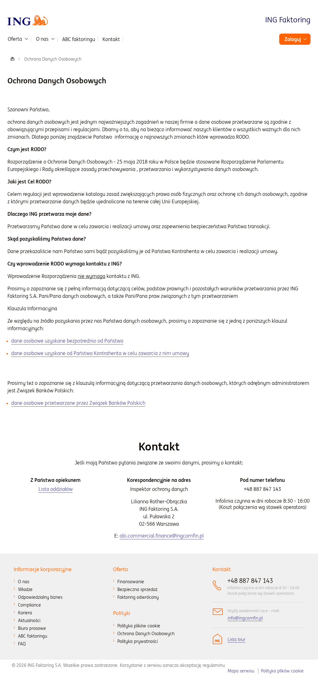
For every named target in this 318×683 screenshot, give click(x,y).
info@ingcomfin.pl (245, 618)
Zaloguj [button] (292, 39)
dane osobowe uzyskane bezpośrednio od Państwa (67, 341)
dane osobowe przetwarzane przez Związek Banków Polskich (78, 403)
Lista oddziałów (56, 489)
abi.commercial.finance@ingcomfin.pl (162, 536)
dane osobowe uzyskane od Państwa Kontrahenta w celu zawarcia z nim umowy (100, 353)
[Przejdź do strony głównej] (27, 20)
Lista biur (236, 639)
